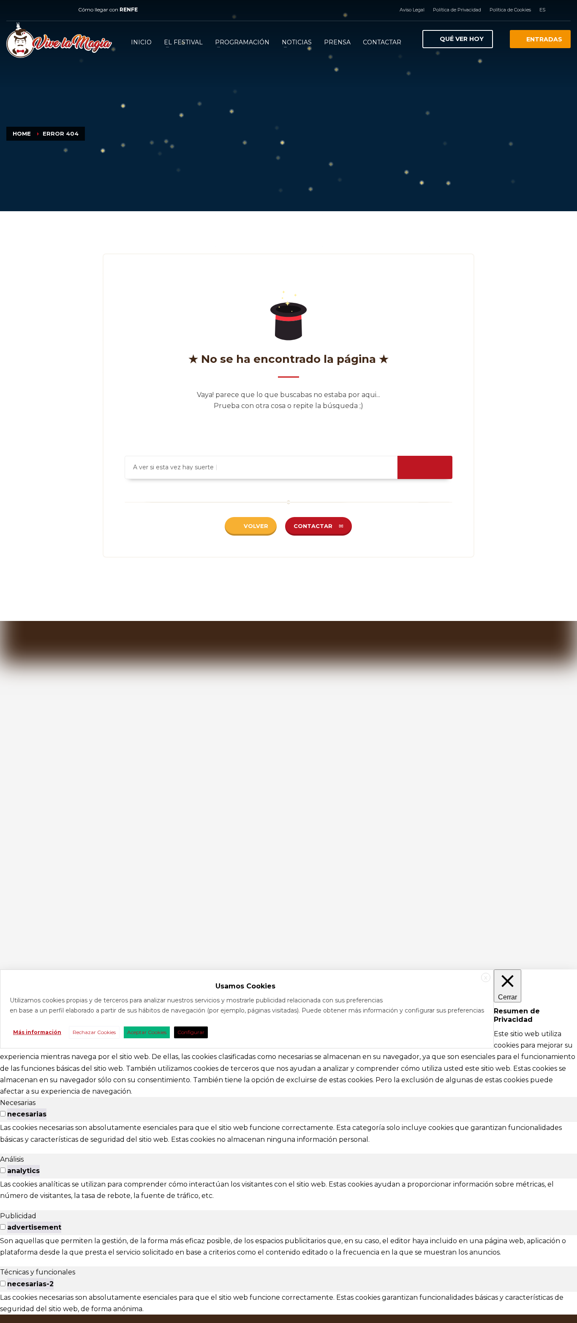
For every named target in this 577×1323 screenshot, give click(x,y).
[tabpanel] (288, 1133)
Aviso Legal (412, 10)
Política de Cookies (510, 10)
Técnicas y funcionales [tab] (37, 1272)
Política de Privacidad (457, 10)
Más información (37, 1032)
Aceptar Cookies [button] (146, 1032)
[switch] (2, 1113)
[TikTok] (63, 9)
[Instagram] (25, 9)
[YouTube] (50, 9)
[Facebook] (12, 9)
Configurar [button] (190, 1032)
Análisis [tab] (12, 1159)
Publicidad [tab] (18, 1216)
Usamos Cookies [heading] (245, 986)
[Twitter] (38, 9)
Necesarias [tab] (17, 1103)
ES (542, 10)
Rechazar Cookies (94, 1032)
